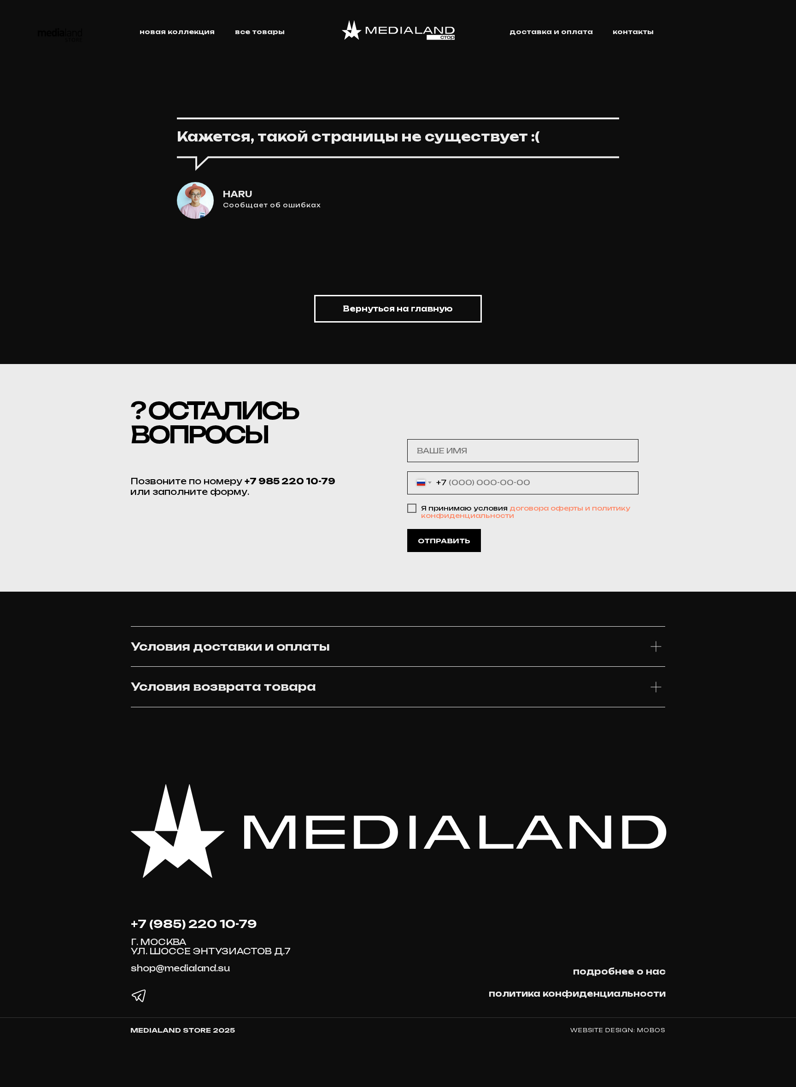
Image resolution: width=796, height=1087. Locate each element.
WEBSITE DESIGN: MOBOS (617, 1030)
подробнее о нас (619, 971)
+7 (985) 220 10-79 (194, 924)
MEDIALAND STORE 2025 (182, 1030)
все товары (260, 31)
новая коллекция (177, 31)
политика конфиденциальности (577, 993)
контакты (633, 31)
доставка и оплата (551, 31)
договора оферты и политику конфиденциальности (525, 512)
